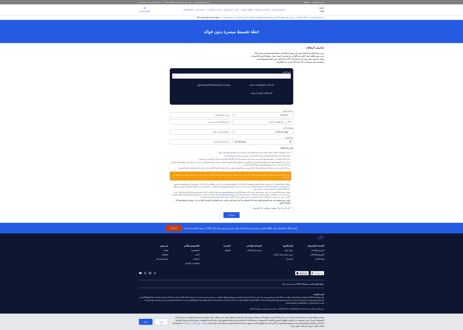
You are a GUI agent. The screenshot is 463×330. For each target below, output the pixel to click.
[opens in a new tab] (317, 273)
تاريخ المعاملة (289, 138)
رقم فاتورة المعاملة (221, 142)
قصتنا (166, 250)
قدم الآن (231, 215)
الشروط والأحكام (317, 254)
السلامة (196, 259)
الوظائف (164, 254)
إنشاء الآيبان (319, 259)
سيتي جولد (288, 250)
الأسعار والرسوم (154, 2)
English (306, 2)
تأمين (237, 9)
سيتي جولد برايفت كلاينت (283, 254)
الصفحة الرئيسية (277, 9)
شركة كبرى (199, 9)
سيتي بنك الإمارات (317, 2)
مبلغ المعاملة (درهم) (221, 132)
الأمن (197, 254)
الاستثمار (289, 259)
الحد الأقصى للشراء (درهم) (261, 93)
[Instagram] (150, 273)
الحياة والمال (188, 9)
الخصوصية (195, 250)
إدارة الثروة (228, 9)
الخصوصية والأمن (191, 245)
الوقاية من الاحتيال (192, 263)
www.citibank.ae (227, 192)
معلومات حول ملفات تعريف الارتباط (194, 323)
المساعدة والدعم (254, 245)
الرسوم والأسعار (317, 250)
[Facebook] (154, 273)
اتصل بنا (141, 2)
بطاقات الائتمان (247, 9)
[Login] (144, 8)
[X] (145, 273)
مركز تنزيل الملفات (254, 250)
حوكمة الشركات (161, 259)
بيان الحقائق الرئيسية (201, 2)
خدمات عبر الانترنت (214, 9)
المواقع (228, 250)
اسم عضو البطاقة (222, 115)
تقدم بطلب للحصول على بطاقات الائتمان (177, 2)
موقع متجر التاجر (288, 128)
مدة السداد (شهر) (288, 111)
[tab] (262, 10)
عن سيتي (164, 245)
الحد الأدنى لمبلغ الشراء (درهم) (262, 85)
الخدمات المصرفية (262, 9)
